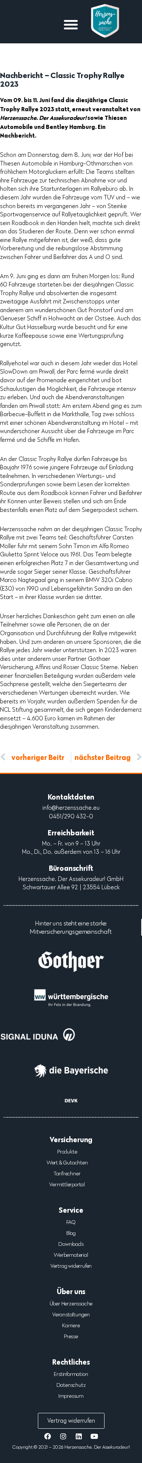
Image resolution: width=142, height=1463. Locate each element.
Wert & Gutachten (67, 1162)
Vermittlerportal (67, 1184)
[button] (70, 24)
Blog (71, 1233)
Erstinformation (71, 1374)
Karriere (71, 1325)
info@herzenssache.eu (71, 807)
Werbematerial (71, 1255)
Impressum (71, 1396)
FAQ (71, 1222)
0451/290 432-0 (71, 816)
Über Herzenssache (71, 1303)
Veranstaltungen (71, 1314)
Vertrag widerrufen (71, 1265)
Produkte (67, 1151)
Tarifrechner (67, 1173)
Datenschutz (71, 1385)
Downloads (70, 1244)
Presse (71, 1336)
